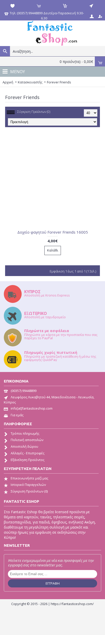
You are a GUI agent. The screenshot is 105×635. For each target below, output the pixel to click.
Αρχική (8, 82)
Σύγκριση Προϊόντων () (29, 491)
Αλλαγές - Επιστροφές (27, 453)
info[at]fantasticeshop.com (31, 408)
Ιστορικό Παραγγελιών (28, 484)
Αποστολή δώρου (24, 446)
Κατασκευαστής (30, 82)
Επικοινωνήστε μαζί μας (29, 478)
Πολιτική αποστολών (27, 439)
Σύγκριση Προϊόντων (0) (33, 112)
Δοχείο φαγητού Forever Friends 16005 (52, 232)
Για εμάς (17, 415)
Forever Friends (59, 82)
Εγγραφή (53, 583)
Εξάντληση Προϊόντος (27, 459)
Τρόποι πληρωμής (25, 433)
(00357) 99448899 (23, 390)
